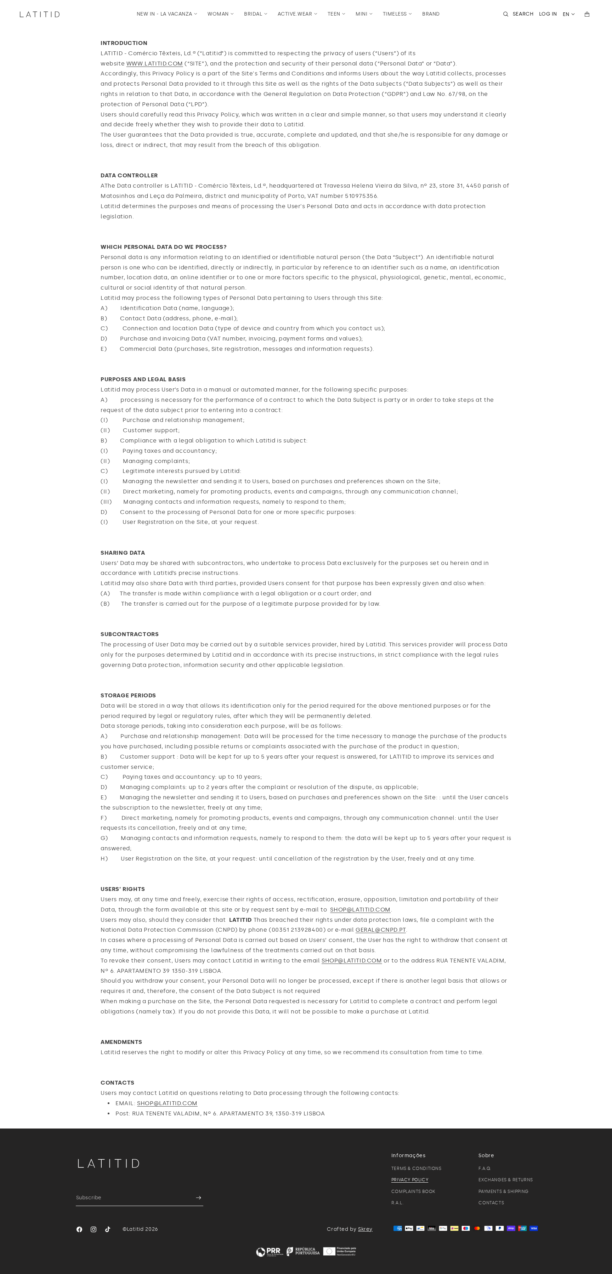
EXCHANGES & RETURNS (505, 1179)
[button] (167, 14)
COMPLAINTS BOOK (413, 1191)
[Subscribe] (195, 1198)
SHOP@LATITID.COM (360, 909)
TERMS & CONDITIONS (416, 1168)
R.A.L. (397, 1202)
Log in (548, 14)
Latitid (135, 1229)
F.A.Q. (484, 1168)
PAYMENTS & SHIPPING (503, 1191)
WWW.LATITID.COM (154, 63)
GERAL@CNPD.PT (381, 929)
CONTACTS (491, 1202)
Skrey (365, 1229)
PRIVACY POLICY (409, 1179)
